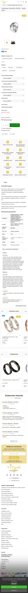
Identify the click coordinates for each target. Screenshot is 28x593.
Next (26, 311)
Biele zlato (13, 227)
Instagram (14, 475)
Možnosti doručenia (7, 119)
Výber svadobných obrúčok (7, 495)
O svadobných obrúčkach (6, 493)
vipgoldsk (10, 475)
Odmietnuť (14, 590)
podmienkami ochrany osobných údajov (14, 461)
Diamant (16, 223)
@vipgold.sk (21, 475)
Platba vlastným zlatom (6, 544)
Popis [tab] (5, 182)
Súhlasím (14, 587)
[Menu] (25, 2)
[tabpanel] (11, 330)
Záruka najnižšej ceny (6, 516)
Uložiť (5, 138)
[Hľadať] (21, 2)
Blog (2, 524)
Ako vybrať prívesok (5, 489)
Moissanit (17, 225)
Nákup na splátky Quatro (6, 536)
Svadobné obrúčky (15, 214)
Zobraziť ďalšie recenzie (21, 305)
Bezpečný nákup (4, 540)
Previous (3, 311)
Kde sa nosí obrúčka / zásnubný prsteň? (10, 497)
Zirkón (12, 223)
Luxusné (12, 231)
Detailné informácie (5, 130)
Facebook (7, 475)
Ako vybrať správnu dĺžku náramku (9, 502)
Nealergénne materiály (6, 515)
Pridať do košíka (14, 125)
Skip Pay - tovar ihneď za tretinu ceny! (9, 538)
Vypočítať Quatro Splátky (6, 107)
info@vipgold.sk (15, 478)
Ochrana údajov (4, 533)
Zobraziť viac (14, 441)
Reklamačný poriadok (6, 534)
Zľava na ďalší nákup (5, 518)
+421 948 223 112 (15, 480)
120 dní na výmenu (5, 542)
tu (16, 581)
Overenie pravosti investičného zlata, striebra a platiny (13, 487)
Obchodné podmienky (6, 531)
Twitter (2, 564)
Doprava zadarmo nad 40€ (7, 546)
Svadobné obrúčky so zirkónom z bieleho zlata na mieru (17, 219)
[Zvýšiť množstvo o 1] (8, 125)
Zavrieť (23, 137)
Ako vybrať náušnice (5, 491)
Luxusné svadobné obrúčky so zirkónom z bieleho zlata (17, 216)
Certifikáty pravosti (5, 511)
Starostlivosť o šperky (6, 499)
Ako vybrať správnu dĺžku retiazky (9, 504)
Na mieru (17, 231)
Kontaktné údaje (4, 548)
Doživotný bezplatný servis (7, 520)
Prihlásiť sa (14, 457)
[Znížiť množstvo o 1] (3, 125)
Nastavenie (14, 583)
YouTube (17, 475)
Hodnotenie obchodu (14, 395)
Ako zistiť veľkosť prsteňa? (7, 500)
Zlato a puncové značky (6, 513)
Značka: (4, 104)
